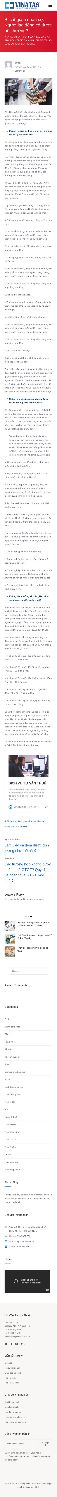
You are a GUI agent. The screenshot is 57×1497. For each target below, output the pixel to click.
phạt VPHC (23, 826)
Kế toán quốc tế (12, 1057)
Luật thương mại (13, 1094)
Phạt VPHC (10, 1102)
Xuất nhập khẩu (12, 1169)
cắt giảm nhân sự (27, 821)
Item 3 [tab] (31, 916)
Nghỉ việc (10, 826)
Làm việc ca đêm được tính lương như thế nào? (27, 848)
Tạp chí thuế (10, 1378)
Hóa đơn (9, 1042)
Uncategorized (12, 1162)
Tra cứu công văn (12, 1368)
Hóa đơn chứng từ (13, 1412)
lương (42, 821)
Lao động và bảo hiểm (15, 1072)
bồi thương (11, 821)
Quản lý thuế (11, 1117)
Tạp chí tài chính (12, 1383)
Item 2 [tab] (28, 916)
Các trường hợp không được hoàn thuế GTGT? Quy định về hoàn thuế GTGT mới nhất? (28, 872)
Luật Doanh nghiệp (14, 1087)
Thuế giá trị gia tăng (13, 1417)
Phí (6, 1109)
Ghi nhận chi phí (12, 1407)
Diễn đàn (8, 1363)
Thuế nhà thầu (12, 1132)
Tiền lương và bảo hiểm (15, 1422)
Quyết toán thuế (12, 1402)
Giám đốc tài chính (13, 1373)
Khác (7, 1064)
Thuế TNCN (10, 1139)
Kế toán (8, 1049)
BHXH (7, 1019)
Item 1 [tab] (26, 916)
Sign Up (46, 1444)
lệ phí (7, 1079)
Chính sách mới (12, 1027)
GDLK (7, 1034)
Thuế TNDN (10, 1147)
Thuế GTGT (10, 1124)
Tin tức (8, 1154)
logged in (21, 899)
